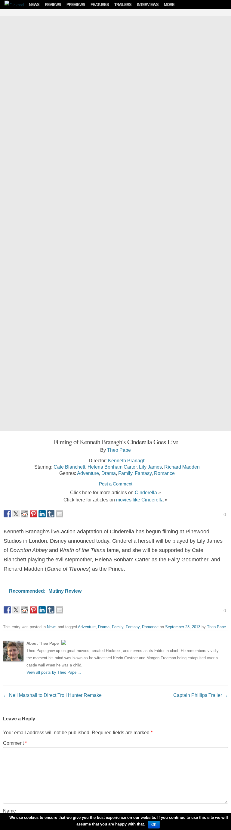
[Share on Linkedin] (42, 513)
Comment (15, 743)
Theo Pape (119, 450)
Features (100, 4)
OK (153, 824)
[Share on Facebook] (7, 513)
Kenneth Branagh (127, 460)
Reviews (53, 4)
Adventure (88, 473)
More (169, 4)
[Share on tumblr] (50, 513)
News (34, 4)
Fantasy (143, 473)
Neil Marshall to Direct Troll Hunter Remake (52, 695)
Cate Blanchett (69, 467)
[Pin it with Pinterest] (33, 513)
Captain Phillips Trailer (200, 695)
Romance (164, 473)
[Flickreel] (12, 5)
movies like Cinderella (140, 499)
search (225, 4)
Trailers (122, 4)
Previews (75, 4)
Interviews (148, 4)
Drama (108, 473)
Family (125, 473)
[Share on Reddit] (24, 513)
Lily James (150, 467)
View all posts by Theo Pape (54, 672)
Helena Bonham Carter (112, 467)
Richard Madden (182, 467)
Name (9, 810)
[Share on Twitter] (16, 513)
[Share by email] (59, 513)
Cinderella (146, 492)
